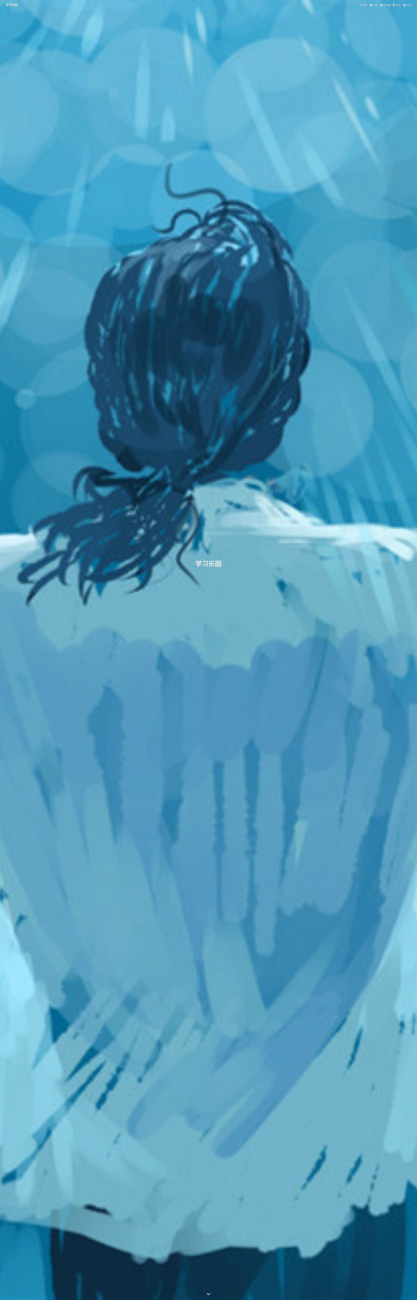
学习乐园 (12, 5)
